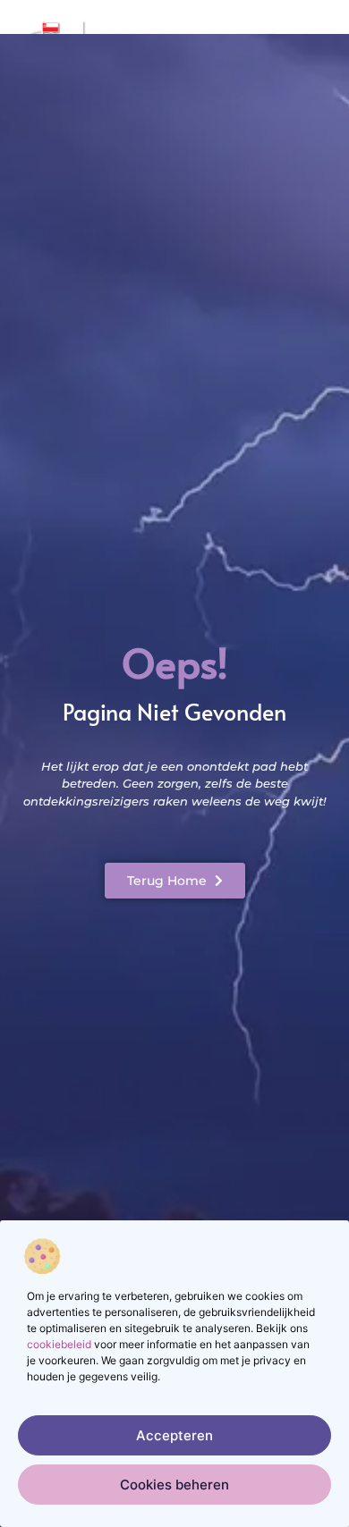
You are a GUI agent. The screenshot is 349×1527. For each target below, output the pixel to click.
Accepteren (174, 1435)
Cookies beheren (174, 1484)
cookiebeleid (59, 1344)
